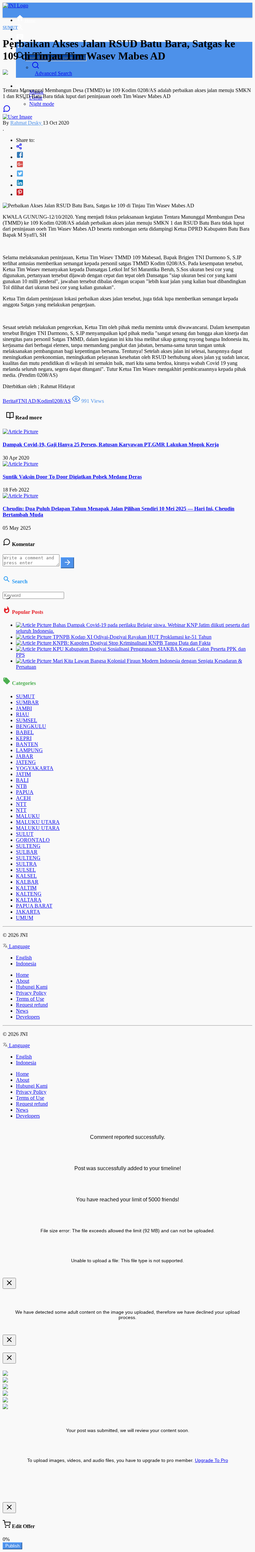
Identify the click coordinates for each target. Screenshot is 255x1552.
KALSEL (26, 876)
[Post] (67, 562)
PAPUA (25, 792)
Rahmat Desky (26, 123)
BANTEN (27, 744)
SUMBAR (27, 702)
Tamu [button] (21, 86)
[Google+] (134, 164)
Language (19, 946)
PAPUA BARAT (34, 906)
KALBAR (27, 882)
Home (22, 975)
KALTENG (29, 894)
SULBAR (27, 852)
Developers (28, 1017)
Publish (12, 1545)
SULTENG (28, 846)
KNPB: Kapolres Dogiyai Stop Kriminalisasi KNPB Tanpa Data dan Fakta (132, 643)
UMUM (24, 918)
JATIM (23, 774)
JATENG (26, 762)
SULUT (25, 834)
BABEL (25, 732)
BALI (22, 780)
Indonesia (26, 963)
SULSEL (26, 870)
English (24, 957)
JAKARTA (28, 912)
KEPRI (24, 738)
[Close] (9, 1283)
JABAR (24, 756)
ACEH (23, 798)
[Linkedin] (134, 183)
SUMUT (25, 696)
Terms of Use (30, 999)
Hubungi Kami (31, 987)
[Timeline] (134, 147)
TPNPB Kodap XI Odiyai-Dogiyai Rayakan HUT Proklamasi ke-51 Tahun (132, 637)
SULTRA (26, 864)
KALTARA (29, 900)
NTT (21, 804)
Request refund (32, 1005)
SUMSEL (26, 720)
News (22, 1011)
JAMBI (24, 708)
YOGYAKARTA (34, 768)
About (22, 981)
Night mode (41, 104)
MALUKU (28, 816)
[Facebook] (134, 155)
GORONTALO (33, 840)
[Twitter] (134, 174)
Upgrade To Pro (211, 1460)
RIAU (22, 714)
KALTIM (26, 888)
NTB (21, 786)
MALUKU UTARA (38, 822)
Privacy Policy (31, 993)
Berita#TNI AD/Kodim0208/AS (37, 401)
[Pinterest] (134, 192)
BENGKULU (31, 726)
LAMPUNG (29, 750)
